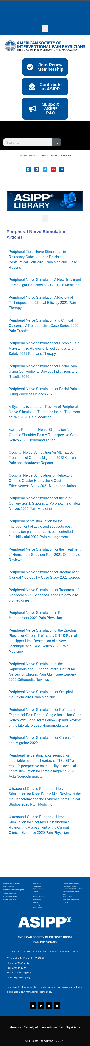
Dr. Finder (66, 902)
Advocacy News (67, 897)
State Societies (37, 907)
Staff (34, 894)
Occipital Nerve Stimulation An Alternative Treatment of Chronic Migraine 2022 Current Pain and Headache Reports (43, 458)
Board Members (37, 888)
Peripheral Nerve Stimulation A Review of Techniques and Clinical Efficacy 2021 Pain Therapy (42, 303)
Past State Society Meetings (71, 891)
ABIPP (54, 155)
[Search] (56, 142)
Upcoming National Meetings (71, 883)
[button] (45, 28)
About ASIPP (37, 883)
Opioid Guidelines (9, 893)
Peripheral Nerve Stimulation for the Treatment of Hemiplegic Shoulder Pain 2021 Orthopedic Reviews (44, 555)
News (64, 894)
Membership (36, 905)
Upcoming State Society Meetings (72, 888)
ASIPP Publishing (9, 899)
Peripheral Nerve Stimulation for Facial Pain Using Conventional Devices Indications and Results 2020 (43, 371)
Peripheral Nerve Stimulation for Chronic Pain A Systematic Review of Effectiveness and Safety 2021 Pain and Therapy (44, 348)
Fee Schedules (8, 887)
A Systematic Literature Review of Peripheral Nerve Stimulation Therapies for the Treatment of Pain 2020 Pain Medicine (44, 412)
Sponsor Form (37, 899)
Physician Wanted (10, 896)
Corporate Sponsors (38, 897)
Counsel (35, 891)
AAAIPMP (66, 155)
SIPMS (42, 155)
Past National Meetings (69, 886)
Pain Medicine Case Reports (13, 890)
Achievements (37, 886)
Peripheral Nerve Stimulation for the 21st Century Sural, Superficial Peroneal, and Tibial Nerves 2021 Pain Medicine (45, 503)
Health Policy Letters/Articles (71, 899)
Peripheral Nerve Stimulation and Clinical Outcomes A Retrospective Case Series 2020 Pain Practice (43, 326)
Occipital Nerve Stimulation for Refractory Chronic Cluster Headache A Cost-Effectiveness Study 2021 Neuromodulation (42, 481)
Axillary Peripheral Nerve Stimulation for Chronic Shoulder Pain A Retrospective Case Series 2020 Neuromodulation (43, 435)
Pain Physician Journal (11, 883)
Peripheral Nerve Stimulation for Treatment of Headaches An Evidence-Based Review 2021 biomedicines (44, 595)
